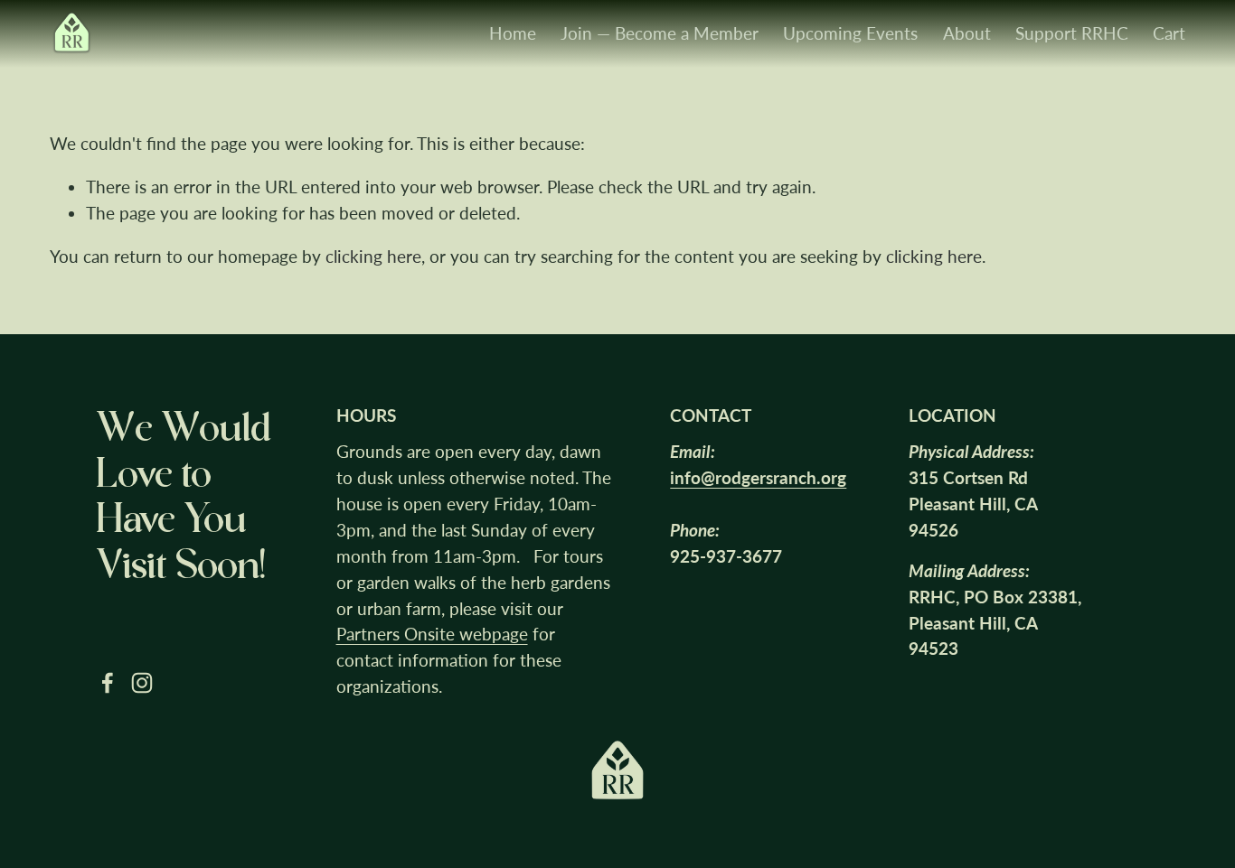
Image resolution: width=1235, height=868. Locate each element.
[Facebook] (107, 683)
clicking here (373, 256)
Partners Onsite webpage (432, 633)
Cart (1169, 33)
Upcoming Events (850, 33)
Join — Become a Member (660, 33)
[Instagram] (142, 683)
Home (512, 33)
